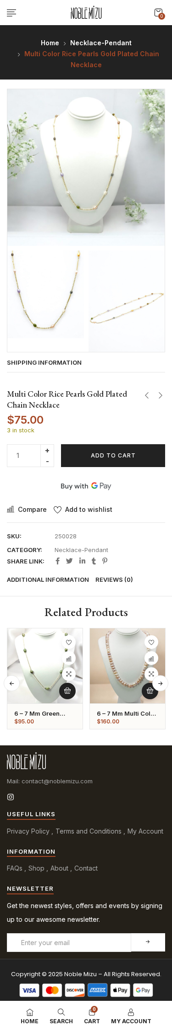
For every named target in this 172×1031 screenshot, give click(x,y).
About (59, 868)
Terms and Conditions (88, 831)
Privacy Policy (28, 831)
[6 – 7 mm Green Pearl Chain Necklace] (45, 665)
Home (50, 43)
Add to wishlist (88, 509)
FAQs (14, 868)
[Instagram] (10, 797)
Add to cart (113, 455)
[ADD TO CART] (67, 691)
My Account (145, 831)
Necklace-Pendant (101, 43)
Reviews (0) (114, 579)
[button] (158, 12)
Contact (86, 868)
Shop (36, 868)
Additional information (48, 579)
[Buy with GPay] (86, 486)
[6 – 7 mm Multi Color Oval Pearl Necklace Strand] (127, 665)
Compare (32, 509)
